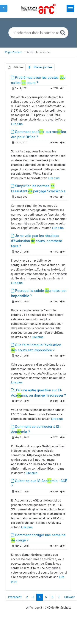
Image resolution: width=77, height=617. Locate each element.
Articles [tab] (18, 67)
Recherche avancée (37, 52)
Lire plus (17, 124)
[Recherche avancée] (63, 32)
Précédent (14, 597)
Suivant (69, 597)
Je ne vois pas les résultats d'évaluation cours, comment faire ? (36, 241)
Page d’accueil (13, 52)
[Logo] (38, 9)
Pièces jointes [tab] (43, 67)
